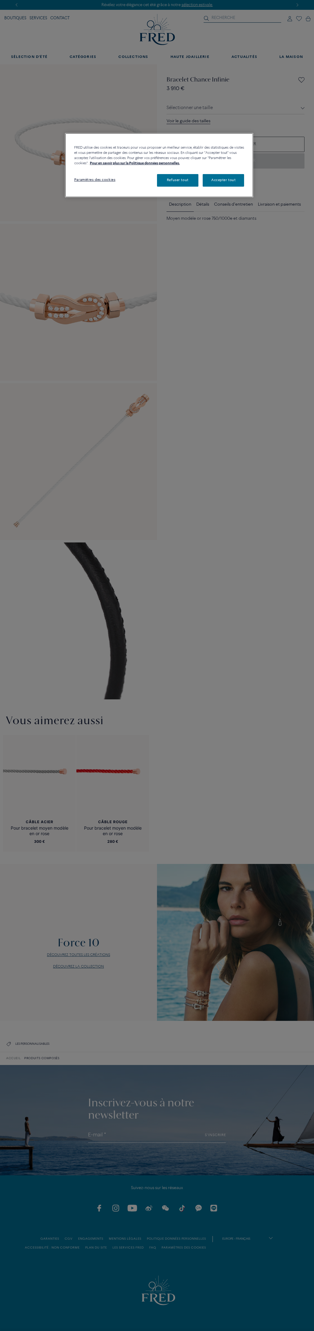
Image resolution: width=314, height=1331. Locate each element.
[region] (159, 165)
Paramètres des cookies (95, 180)
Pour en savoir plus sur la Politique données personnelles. (135, 163)
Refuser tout (178, 180)
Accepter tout (223, 180)
